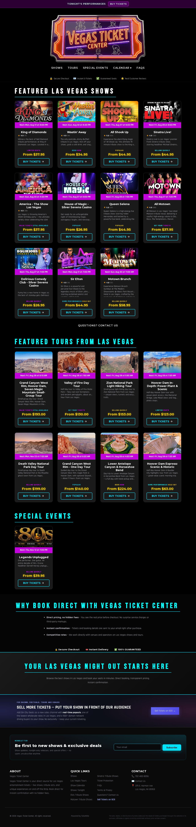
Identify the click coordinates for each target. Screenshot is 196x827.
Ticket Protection (105, 780)
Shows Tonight (78, 790)
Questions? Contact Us (98, 325)
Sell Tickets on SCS (106, 799)
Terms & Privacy (104, 790)
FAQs (141, 67)
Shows (57, 67)
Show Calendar (78, 785)
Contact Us (140, 781)
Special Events (95, 67)
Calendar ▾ (122, 67)
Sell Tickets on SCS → (165, 710)
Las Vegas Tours (79, 780)
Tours (73, 67)
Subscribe (171, 747)
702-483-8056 (142, 776)
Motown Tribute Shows (81, 799)
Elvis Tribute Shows (80, 794)
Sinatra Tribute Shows (107, 776)
